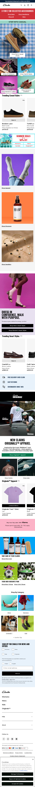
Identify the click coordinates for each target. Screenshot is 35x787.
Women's (18, 143)
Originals (17, 654)
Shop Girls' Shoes (19, 584)
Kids (6, 654)
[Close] (33, 759)
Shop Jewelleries (24, 14)
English (14, 663)
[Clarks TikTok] (12, 739)
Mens (16, 649)
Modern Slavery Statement (17, 756)
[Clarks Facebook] (3, 739)
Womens (7, 649)
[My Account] (25, 5)
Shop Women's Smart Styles (17, 330)
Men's (29, 143)
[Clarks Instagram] (8, 739)
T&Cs (23, 17)
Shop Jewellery (6, 264)
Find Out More (18, 527)
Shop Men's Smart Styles (17, 325)
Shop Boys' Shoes (7, 584)
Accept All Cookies (17, 783)
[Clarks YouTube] (16, 739)
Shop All (11, 17)
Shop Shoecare (6, 226)
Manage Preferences (17, 774)
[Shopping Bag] (28, 5)
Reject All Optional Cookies (17, 779)
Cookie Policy (28, 752)
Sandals (17, 146)
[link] (13, 115)
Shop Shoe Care (7, 559)
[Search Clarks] (21, 5)
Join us (17, 673)
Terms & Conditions (8, 752)
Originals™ (29, 146)
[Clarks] (7, 5)
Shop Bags (11, 14)
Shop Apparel (6, 188)
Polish (6, 663)
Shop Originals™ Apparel (17, 455)
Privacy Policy (5, 679)
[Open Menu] (31, 5)
